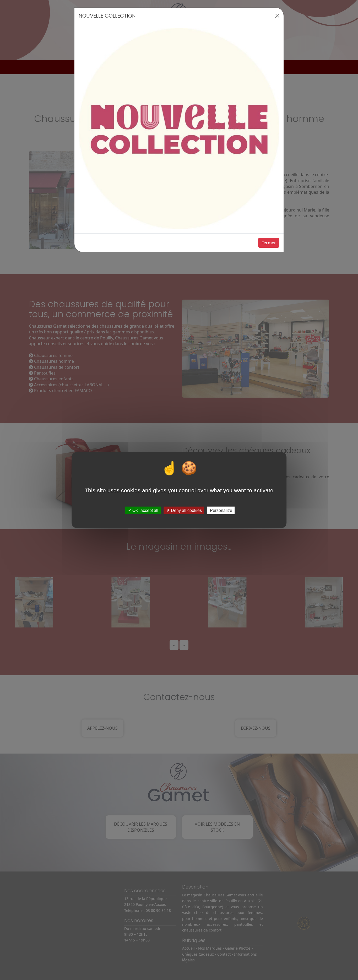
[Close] (277, 16)
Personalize (221, 510)
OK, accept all (144, 510)
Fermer (269, 243)
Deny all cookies (186, 510)
